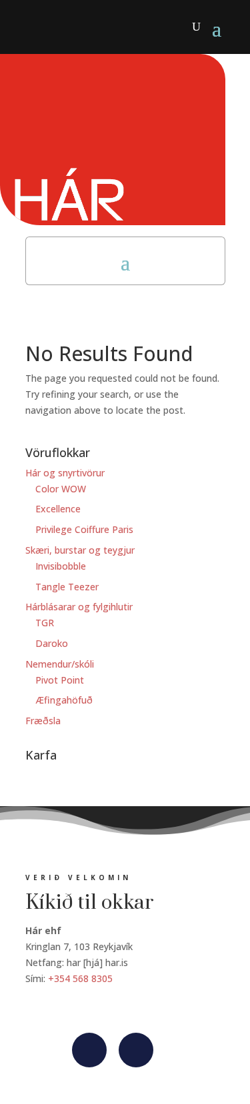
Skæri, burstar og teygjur (80, 550)
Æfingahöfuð (64, 700)
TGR (44, 622)
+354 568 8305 (80, 978)
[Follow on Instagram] (136, 1050)
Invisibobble (60, 566)
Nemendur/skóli (59, 664)
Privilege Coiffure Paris (84, 529)
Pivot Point (59, 680)
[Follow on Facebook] (89, 1050)
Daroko (51, 643)
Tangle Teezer (67, 586)
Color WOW (60, 488)
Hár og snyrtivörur (65, 472)
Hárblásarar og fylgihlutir (79, 606)
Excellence (58, 508)
